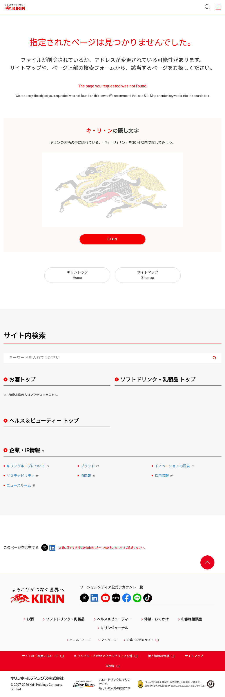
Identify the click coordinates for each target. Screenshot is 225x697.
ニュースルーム (21, 485)
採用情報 (164, 476)
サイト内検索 (25, 335)
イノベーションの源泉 (175, 466)
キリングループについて (28, 466)
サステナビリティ (23, 476)
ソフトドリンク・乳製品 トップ (158, 380)
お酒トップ (22, 380)
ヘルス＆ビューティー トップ (44, 421)
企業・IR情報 (28, 450)
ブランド (90, 466)
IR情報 (88, 476)
